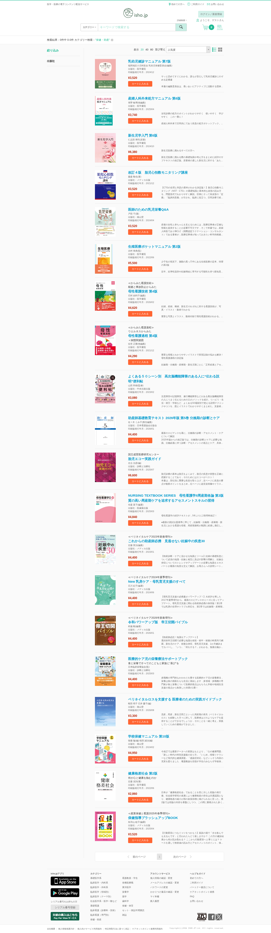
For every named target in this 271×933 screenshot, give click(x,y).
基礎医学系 (95, 878)
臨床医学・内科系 (99, 882)
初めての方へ (178, 4)
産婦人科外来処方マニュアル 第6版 (154, 98)
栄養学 (125, 892)
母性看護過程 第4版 (142, 336)
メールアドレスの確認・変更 (164, 882)
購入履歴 (154, 901)
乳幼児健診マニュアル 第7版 (149, 61)
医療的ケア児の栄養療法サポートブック (158, 659)
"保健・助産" (103, 39)
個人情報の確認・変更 (161, 878)
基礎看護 (94, 905)
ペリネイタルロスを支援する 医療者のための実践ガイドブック (175, 699)
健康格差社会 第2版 (142, 773)
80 (151, 49)
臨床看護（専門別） (100, 915)
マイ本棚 (154, 896)
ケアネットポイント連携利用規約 (147, 929)
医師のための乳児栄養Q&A (148, 209)
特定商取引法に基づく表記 (117, 929)
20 (142, 49)
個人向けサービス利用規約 (89, 929)
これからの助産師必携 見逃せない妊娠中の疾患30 (166, 541)
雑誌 (124, 915)
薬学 (124, 896)
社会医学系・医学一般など (103, 901)
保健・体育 (127, 905)
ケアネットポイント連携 (202, 892)
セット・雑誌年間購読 (133, 910)
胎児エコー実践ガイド (144, 459)
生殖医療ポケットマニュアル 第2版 (154, 246)
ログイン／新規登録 (211, 14)
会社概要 (51, 929)
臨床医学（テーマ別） (101, 896)
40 (146, 49)
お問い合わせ (217, 4)
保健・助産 (95, 919)
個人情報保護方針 (66, 929)
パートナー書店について (202, 887)
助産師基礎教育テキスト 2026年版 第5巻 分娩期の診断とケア (174, 418)
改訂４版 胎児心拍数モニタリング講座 (158, 172)
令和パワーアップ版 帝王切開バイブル (158, 622)
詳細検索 (181, 20)
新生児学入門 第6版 (142, 135)
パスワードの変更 (159, 887)
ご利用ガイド (197, 4)
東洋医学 (126, 887)
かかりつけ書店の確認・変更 (164, 892)
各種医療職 (127, 882)
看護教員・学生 (130, 878)
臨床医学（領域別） (100, 892)
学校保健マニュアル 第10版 (148, 736)
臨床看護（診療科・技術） (103, 910)
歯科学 (125, 901)
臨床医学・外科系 (99, 887)
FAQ (192, 896)
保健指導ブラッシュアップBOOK (153, 818)
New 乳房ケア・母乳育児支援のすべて (157, 581)
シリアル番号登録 (65, 907)
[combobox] (188, 49)
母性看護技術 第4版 (142, 291)
